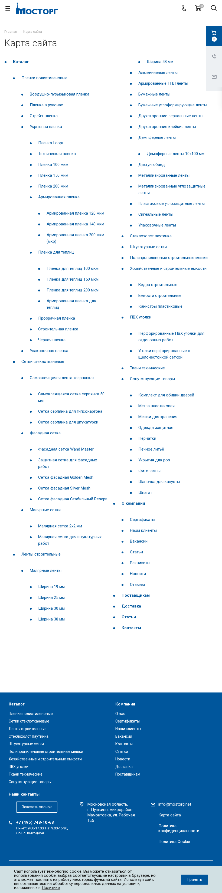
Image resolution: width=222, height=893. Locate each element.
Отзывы (137, 584)
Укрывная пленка (46, 126)
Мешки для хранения (157, 416)
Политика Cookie (174, 841)
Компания (125, 704)
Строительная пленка (58, 329)
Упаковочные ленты (157, 225)
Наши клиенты (143, 530)
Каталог (21, 61)
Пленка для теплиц (56, 252)
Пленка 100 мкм (53, 164)
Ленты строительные (41, 554)
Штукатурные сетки (148, 246)
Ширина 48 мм (160, 61)
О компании (133, 503)
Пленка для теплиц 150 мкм (73, 279)
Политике (51, 887)
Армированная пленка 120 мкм (75, 213)
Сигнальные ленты (155, 214)
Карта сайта (169, 815)
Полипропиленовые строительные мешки (169, 257)
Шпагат (145, 492)
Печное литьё (151, 449)
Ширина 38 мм (51, 619)
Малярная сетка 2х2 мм (60, 526)
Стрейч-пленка (44, 115)
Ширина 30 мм (51, 608)
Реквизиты (140, 562)
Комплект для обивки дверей (166, 395)
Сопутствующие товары (152, 378)
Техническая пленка (57, 153)
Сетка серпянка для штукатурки (68, 422)
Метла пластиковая (156, 405)
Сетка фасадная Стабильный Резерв (72, 499)
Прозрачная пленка (56, 318)
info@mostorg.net (174, 804)
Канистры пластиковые (160, 306)
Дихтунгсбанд (151, 164)
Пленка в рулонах (46, 105)
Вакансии (139, 541)
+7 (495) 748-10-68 (35, 822)
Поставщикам (136, 595)
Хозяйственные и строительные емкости (168, 268)
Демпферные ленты (157, 137)
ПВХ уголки (140, 317)
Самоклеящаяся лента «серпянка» (62, 377)
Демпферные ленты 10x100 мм (175, 153)
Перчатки (147, 438)
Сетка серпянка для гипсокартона (70, 411)
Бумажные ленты (154, 94)
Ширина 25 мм (51, 597)
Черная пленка (52, 339)
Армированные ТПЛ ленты (163, 83)
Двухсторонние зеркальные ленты (170, 115)
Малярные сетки (45, 509)
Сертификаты (142, 519)
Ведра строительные (157, 284)
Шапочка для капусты (159, 481)
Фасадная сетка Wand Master (66, 449)
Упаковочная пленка (49, 350)
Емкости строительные (159, 295)
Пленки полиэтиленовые (44, 77)
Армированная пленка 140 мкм (75, 224)
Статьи (136, 552)
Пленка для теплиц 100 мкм (73, 268)
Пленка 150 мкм (53, 175)
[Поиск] (214, 8)
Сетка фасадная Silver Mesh (64, 488)
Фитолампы (149, 470)
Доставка (131, 606)
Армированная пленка (59, 197)
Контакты (131, 627)
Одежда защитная (155, 427)
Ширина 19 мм (51, 586)
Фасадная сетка (45, 433)
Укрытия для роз (154, 460)
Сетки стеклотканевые (42, 361)
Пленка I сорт (51, 142)
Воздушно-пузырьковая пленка (59, 94)
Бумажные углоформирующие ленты (172, 105)
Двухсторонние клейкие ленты (167, 126)
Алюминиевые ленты (158, 72)
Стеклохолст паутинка (151, 236)
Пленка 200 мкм (53, 186)
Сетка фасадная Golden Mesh (65, 477)
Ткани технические (147, 368)
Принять (194, 879)
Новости (138, 573)
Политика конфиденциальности (178, 828)
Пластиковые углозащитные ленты (171, 203)
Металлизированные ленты (164, 175)
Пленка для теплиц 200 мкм (73, 290)
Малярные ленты (45, 570)
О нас (120, 713)
